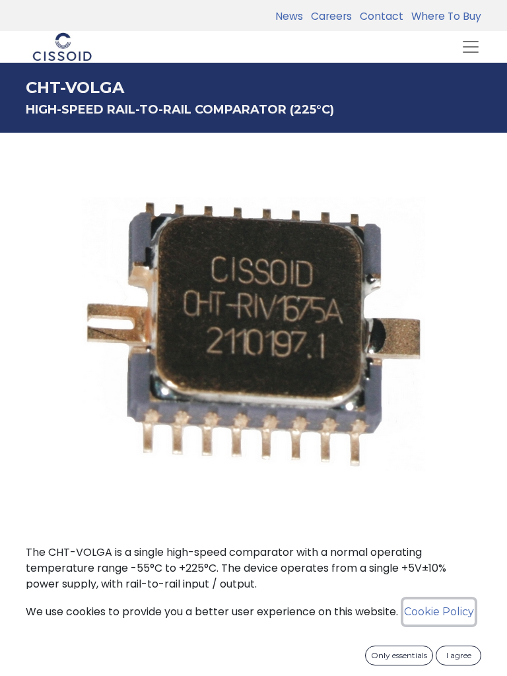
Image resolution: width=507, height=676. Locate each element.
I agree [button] (458, 655)
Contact (379, 16)
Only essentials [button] (399, 655)
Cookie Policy (439, 611)
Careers (329, 16)
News (289, 16)
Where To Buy (443, 16)
